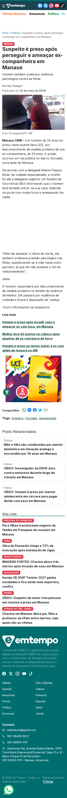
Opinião (7, 689)
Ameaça (17, 418)
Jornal (39, 713)
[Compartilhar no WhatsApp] (24, 410)
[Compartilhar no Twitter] (40, 410)
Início (5, 32)
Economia (8, 713)
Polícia (16, 32)
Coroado (31, 418)
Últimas (6, 682)
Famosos (41, 695)
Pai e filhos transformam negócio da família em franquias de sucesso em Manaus (29, 530)
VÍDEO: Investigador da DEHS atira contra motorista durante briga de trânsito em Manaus (29, 472)
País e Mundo (44, 682)
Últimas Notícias (14, 14)
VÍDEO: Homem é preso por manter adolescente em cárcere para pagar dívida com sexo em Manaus (31, 496)
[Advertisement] (33, 23)
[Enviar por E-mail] (45, 410)
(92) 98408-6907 (17, 736)
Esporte (40, 701)
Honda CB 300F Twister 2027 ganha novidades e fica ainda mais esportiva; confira (30, 582)
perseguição (47, 418)
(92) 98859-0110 (17, 742)
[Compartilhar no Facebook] (35, 410)
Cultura (40, 689)
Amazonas (37, 14)
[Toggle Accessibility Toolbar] (7, 392)
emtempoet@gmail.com (21, 730)
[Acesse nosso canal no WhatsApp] (8, 789)
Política (53, 14)
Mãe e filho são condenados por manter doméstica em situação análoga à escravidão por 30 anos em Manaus (33, 449)
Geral (39, 707)
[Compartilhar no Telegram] (29, 410)
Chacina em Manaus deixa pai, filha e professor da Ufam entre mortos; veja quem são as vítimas (30, 618)
